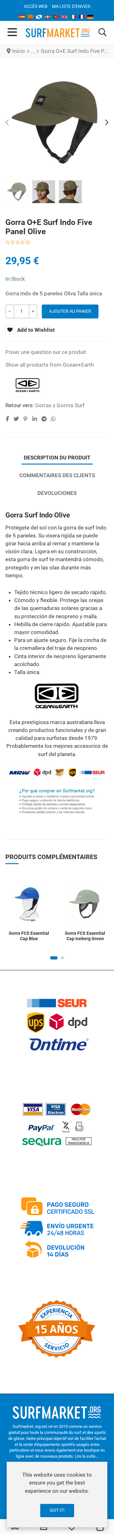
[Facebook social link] (7, 419)
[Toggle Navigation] (12, 32)
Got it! (57, 1510)
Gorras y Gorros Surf (60, 405)
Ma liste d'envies (71, 6)
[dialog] (57, 1494)
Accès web (36, 6)
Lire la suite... (86, 1456)
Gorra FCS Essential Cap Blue (29, 936)
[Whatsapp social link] (53, 419)
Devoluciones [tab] (57, 493)
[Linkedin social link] (34, 419)
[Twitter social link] (16, 419)
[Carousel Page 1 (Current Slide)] (54, 958)
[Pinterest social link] (25, 419)
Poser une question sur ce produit (45, 352)
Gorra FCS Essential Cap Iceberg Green (85, 936)
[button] (102, 32)
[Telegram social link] (44, 419)
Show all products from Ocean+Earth (49, 365)
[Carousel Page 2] (62, 958)
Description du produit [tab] (57, 457)
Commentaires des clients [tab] (57, 475)
